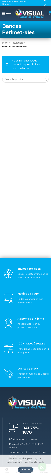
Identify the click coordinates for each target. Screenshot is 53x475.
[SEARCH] (45, 79)
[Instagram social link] (45, 5)
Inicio (5, 43)
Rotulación (17, 43)
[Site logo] (29, 13)
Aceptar (25, 470)
